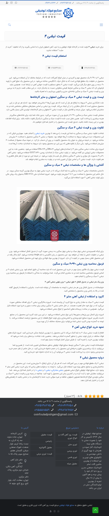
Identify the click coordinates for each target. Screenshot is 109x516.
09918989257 (66, 410)
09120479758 (65, 405)
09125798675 (43, 405)
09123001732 (50, 3)
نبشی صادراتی (57, 370)
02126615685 (65, 3)
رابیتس (49, 441)
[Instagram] (11, 3)
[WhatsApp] (16, 3)
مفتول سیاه (72, 463)
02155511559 (42, 410)
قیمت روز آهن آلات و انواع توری (67, 436)
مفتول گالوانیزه (45, 447)
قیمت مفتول (46, 434)
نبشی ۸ (47, 370)
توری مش (72, 444)
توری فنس (72, 457)
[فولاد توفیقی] (54, 13)
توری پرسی (72, 451)
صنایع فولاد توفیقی (66, 505)
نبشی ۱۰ (38, 370)
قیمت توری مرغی (44, 454)
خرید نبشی (39, 133)
